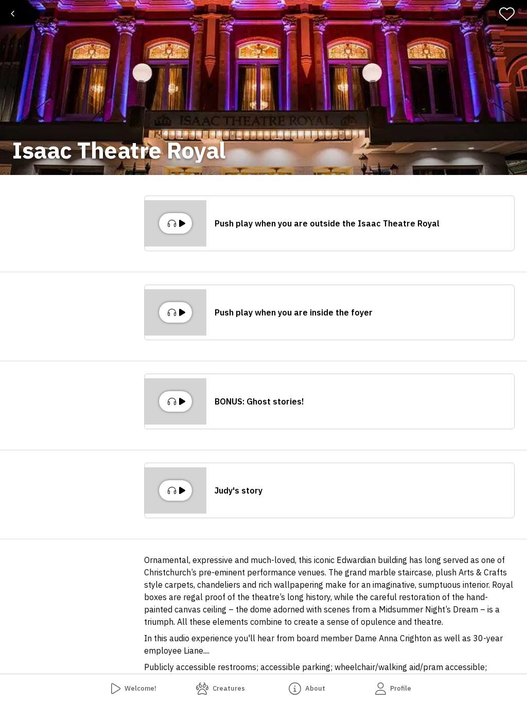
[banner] (263, 87)
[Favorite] (511, 14)
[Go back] (12, 14)
